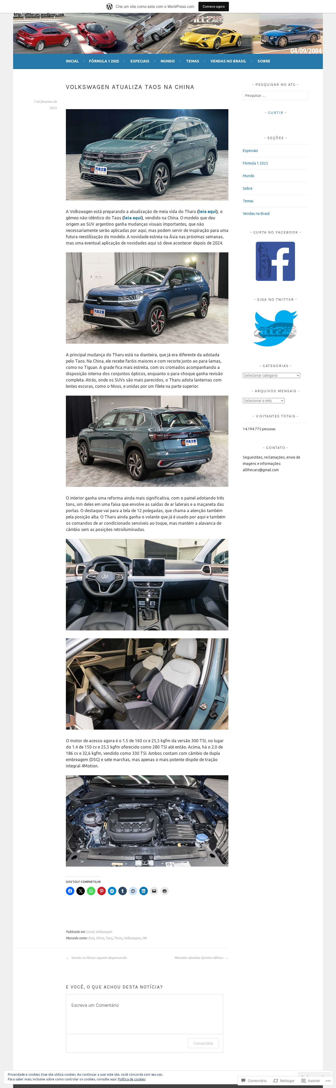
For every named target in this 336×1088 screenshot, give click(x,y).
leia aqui (207, 211)
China (100, 938)
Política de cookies (131, 1079)
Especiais (139, 61)
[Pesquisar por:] (275, 95)
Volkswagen (103, 931)
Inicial (72, 61)
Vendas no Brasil (228, 61)
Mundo (168, 61)
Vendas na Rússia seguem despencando (98, 957)
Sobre (264, 61)
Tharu (118, 938)
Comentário (203, 1043)
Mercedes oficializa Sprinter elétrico (199, 957)
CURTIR (276, 112)
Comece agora (214, 6)
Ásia (91, 938)
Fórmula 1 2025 (104, 61)
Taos (109, 938)
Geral (90, 931)
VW (144, 938)
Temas (192, 61)
